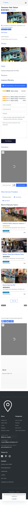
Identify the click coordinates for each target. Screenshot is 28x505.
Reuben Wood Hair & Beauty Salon (13, 254)
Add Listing (4, 423)
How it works (18, 420)
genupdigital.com (6, 447)
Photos (3, 44)
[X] (5, 321)
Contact (17, 491)
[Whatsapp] (10, 321)
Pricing (17, 425)
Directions (4, 147)
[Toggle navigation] (22, 3)
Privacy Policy (11, 491)
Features (17, 423)
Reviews (4, 75)
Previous (3, 305)
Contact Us (4, 420)
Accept (14, 499)
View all (14, 301)
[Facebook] (2, 321)
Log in (2, 425)
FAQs (3, 66)
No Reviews (12, 10)
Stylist (9, 29)
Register (3, 428)
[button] (8, 17)
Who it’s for (18, 428)
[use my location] (14, 185)
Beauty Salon (7, 197)
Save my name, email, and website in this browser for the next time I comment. (14, 118)
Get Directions (21, 185)
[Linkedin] (7, 321)
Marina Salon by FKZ (9, 285)
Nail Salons (7, 200)
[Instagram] (12, 321)
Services (4, 32)
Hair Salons (4, 12)
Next (25, 305)
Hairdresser (4, 29)
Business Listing (5, 430)
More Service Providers (9, 192)
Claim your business (20, 430)
